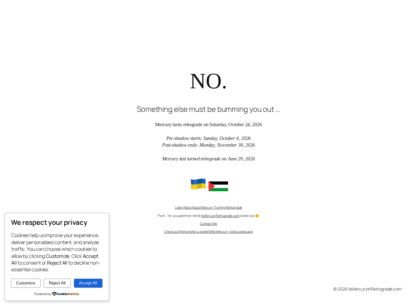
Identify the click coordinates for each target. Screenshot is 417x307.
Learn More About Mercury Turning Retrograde (208, 207)
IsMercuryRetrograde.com (220, 215)
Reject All (57, 283)
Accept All (88, 283)
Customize (25, 283)
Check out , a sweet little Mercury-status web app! (208, 231)
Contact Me (208, 223)
